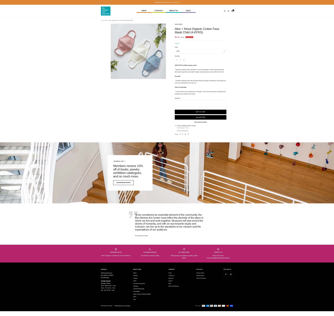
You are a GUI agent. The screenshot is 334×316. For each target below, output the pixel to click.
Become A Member (173, 286)
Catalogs (135, 286)
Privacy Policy (200, 273)
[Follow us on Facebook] (226, 274)
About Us (173, 11)
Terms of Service (201, 278)
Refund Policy (200, 275)
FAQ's (188, 11)
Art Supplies (136, 291)
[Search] (225, 11)
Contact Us (171, 275)
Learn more (176, 2)
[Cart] (232, 11)
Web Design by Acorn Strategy (122, 305)
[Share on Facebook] (180, 134)
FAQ (169, 283)
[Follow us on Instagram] (230, 274)
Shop (144, 11)
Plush (134, 296)
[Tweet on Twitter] (185, 134)
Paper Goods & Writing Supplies (142, 294)
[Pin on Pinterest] (182, 134)
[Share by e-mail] (188, 134)
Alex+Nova (178, 24)
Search (170, 280)
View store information (182, 130)
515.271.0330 (155, 255)
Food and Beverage (138, 288)
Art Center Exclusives (139, 283)
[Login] (228, 11)
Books (135, 273)
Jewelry (135, 278)
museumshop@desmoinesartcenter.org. (218, 258)
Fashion (135, 275)
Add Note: (177, 98)
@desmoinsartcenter (123, 182)
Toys (134, 299)
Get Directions (105, 277)
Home (102, 20)
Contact (159, 11)
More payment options (200, 122)
